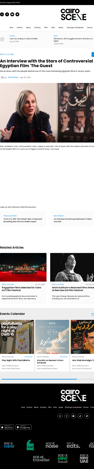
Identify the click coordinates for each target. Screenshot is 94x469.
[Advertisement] (44, 235)
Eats (53, 27)
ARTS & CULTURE (7, 54)
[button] (2, 39)
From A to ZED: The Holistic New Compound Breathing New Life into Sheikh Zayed (23, 220)
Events (20, 27)
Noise (61, 27)
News (28, 27)
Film (46, 27)
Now (11, 27)
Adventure (28, 357)
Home (89, 27)
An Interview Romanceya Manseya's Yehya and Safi (73, 220)
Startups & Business (75, 27)
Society (37, 27)
